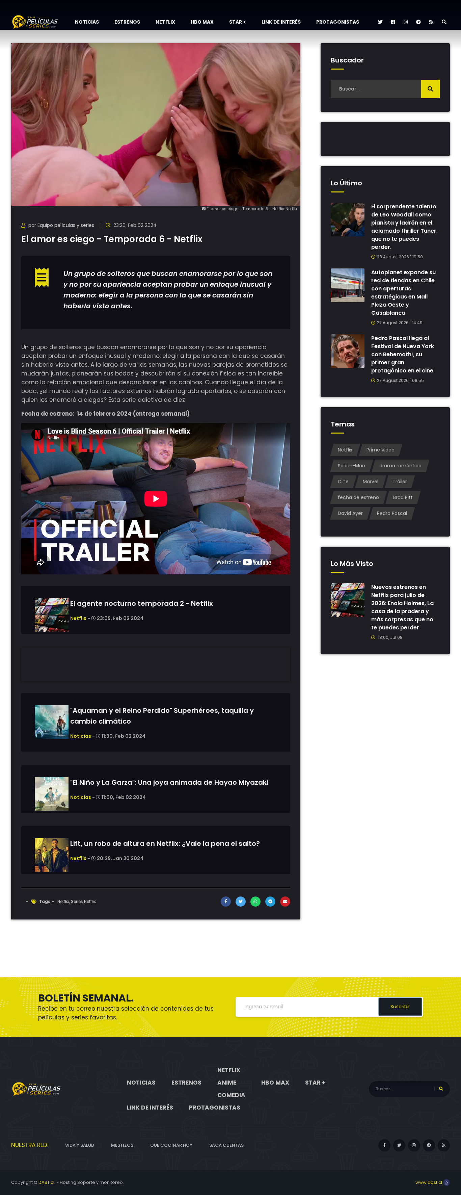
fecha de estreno (358, 497)
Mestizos (122, 1145)
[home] (36, 1088)
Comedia (231, 1095)
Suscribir (400, 1006)
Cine (343, 481)
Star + (237, 22)
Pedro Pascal (392, 513)
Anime (226, 1083)
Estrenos (127, 22)
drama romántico (400, 465)
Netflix (165, 22)
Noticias (87, 22)
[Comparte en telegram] (270, 902)
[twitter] (380, 22)
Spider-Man (351, 465)
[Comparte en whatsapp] (255, 902)
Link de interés (281, 22)
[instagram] (406, 22)
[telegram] (418, 22)
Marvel (370, 481)
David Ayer (350, 513)
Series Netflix (83, 901)
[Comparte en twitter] (241, 902)
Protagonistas (337, 22)
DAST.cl (46, 1182)
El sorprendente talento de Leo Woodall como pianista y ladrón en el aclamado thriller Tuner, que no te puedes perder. (404, 227)
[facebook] (393, 22)
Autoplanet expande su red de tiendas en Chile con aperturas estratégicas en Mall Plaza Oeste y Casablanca (403, 292)
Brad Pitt (403, 497)
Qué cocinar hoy (171, 1145)
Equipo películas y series (65, 225)
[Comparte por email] (285, 902)
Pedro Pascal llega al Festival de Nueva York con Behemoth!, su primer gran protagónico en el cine (402, 354)
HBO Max (202, 22)
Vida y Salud (79, 1145)
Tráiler (399, 481)
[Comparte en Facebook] (226, 902)
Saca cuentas (226, 1145)
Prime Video (381, 449)
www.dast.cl (429, 1182)
